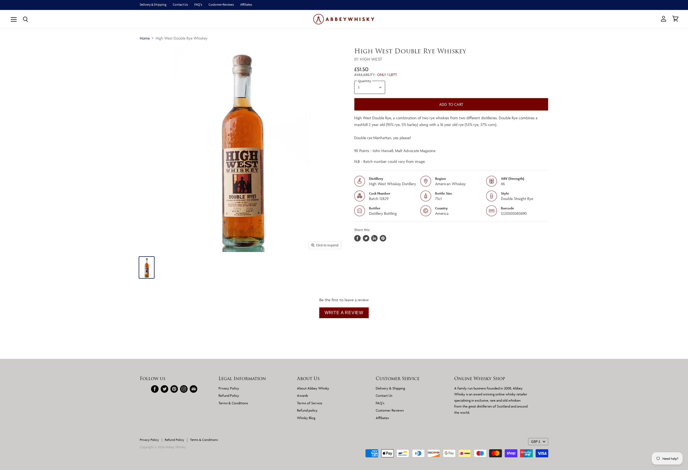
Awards (302, 395)
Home (145, 38)
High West (371, 59)
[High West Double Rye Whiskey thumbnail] (146, 267)
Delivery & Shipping (153, 5)
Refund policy (307, 410)
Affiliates (246, 5)
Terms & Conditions (233, 403)
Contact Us (180, 5)
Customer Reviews (221, 5)
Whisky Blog (306, 418)
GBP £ (535, 441)
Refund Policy (228, 395)
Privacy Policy (228, 388)
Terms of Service (309, 403)
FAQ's (198, 5)
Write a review (344, 312)
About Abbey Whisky (313, 388)
